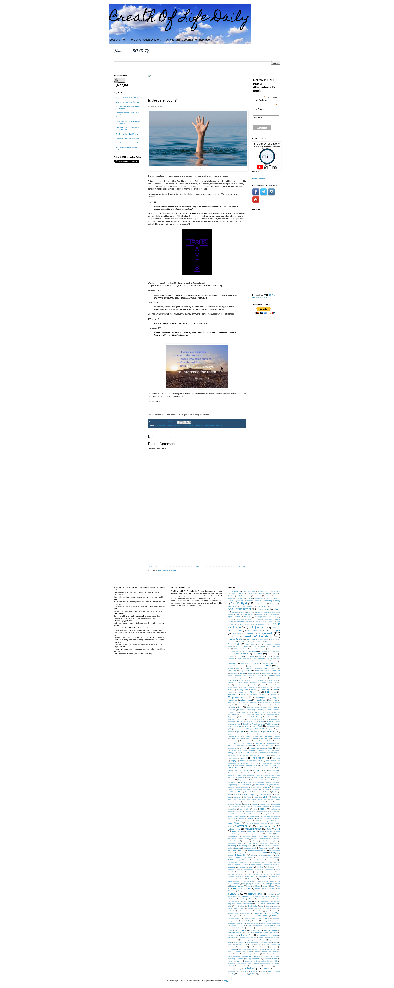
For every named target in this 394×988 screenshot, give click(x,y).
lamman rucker (259, 782)
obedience (246, 841)
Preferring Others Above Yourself (239, 862)
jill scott (246, 768)
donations (271, 685)
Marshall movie (264, 804)
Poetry (273, 853)
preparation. (256, 862)
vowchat (275, 956)
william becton (241, 966)
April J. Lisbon (261, 604)
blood (264, 621)
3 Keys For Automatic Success (127, 102)
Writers (277, 971)
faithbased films (252, 707)
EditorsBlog (270, 692)
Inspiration (258, 757)
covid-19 (274, 663)
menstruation (262, 811)
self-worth (250, 899)
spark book (259, 911)
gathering (231, 721)
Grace (270, 734)
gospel (240, 731)
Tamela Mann (269, 925)
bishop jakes (241, 619)
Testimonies (198, 425)
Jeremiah (265, 765)
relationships (262, 876)
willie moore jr (268, 966)
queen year (269, 869)
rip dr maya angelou (268, 881)
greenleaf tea (238, 738)
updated (255, 949)
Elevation (254, 694)
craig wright (232, 666)
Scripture (190, 425)
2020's (275, 593)
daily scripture (245, 670)
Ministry (250, 818)
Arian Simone (247, 606)
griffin (247, 738)
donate (263, 685)
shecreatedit (248, 904)
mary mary (257, 806)
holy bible (249, 745)
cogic (278, 658)
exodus (275, 705)
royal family (256, 886)
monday (265, 821)
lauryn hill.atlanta (272, 785)
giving (278, 721)
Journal (256, 770)
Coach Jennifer (258, 658)
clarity (239, 658)
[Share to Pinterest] (189, 422)
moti (229, 826)
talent (250, 925)
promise (237, 864)
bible (238, 617)
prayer (230, 860)
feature (240, 710)
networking (234, 836)
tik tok (230, 940)
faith (240, 707)
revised (237, 881)
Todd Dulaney (260, 940)
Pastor (270, 848)
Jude (229, 773)
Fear (275, 707)
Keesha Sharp (241, 775)
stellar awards (263, 916)
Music (277, 829)
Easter (275, 690)
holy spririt (243, 748)
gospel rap (253, 734)
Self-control (255, 896)
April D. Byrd (239, 603)
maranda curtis (260, 802)
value (229, 951)
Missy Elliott (242, 821)
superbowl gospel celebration (270, 923)
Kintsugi (275, 780)
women (266, 969)
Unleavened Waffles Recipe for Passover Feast (127, 129)
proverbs (242, 867)
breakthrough (232, 637)
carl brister (258, 642)
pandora (275, 846)
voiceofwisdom (247, 956)
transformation (266, 942)
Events (253, 705)
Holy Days (259, 745)
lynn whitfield (262, 799)
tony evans (271, 940)
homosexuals (254, 748)
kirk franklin (232, 782)
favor (269, 707)
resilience (241, 879)
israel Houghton (271, 761)
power (278, 855)
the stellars (232, 937)
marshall (254, 804)
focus (242, 714)
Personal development (256, 850)
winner (230, 969)
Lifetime (275, 792)
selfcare (259, 899)
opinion (275, 841)
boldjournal (265, 633)
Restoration (252, 879)
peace (241, 850)
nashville (269, 831)
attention (235, 612)
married (246, 804)
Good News (259, 729)
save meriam (263, 891)
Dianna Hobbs (243, 682)
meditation (274, 809)
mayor (255, 809)
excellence (265, 705)
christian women (242, 654)
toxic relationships (253, 942)
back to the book (269, 612)
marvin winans (234, 806)
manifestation (248, 802)
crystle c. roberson (255, 666)
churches (260, 656)
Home (118, 51)
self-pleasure (232, 899)
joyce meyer (273, 770)
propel (246, 864)
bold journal (256, 627)
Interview (242, 761)
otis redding (264, 843)
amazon (240, 601)
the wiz (253, 937)
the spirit (274, 935)
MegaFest (239, 811)
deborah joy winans (241, 678)
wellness (231, 963)
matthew (233, 809)
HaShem (269, 741)
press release (267, 862)
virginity (250, 954)
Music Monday (237, 831)
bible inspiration (260, 617)
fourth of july (269, 717)
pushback (231, 869)
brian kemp (264, 639)
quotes (278, 869)
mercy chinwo (267, 814)
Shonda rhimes (240, 906)
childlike (236, 649)
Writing (232, 974)
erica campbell (243, 702)
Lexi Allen (231, 792)
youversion (262, 974)
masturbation (276, 806)
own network (266, 846)
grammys (248, 736)
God (260, 726)
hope (270, 748)
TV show (266, 944)
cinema (275, 656)
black (249, 619)
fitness (257, 712)
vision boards (273, 954)
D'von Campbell (248, 668)
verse (250, 951)
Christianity (258, 654)
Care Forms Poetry (245, 642)
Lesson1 (246, 789)
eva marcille (242, 705)
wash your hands (251, 961)
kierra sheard (259, 777)
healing (277, 741)
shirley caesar (273, 904)
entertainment (260, 700)
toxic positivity (239, 942)
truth (251, 944)
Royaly (272, 886)
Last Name (258, 117)
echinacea (231, 692)
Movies (269, 829)
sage (264, 888)
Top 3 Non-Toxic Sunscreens (127, 97)
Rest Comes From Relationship (127, 143)
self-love (275, 896)
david (259, 675)
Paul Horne (232, 850)
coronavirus (255, 663)
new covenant (245, 836)
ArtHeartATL (262, 606)
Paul (276, 848)
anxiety (277, 601)
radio (232, 872)
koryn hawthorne (245, 782)
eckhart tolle (242, 692)
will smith (231, 966)
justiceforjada (260, 773)
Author (249, 612)
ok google (256, 841)
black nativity (269, 619)
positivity (270, 855)
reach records (269, 872)
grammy (277, 734)
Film (237, 712)
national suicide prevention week (252, 834)
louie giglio (247, 797)
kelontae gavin (269, 775)
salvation (272, 888)
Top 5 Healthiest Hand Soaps (127, 134)
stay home (235, 916)
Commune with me (236, 661)
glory (246, 726)
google (271, 729)
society (249, 908)
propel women (256, 864)
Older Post (241, 566)
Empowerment (237, 697)
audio (242, 612)
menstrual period (250, 811)
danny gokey (266, 673)
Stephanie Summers (234, 918)
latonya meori (259, 785)
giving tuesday (272, 724)
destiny (260, 680)
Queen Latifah (248, 869)
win (277, 966)
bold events (244, 624)
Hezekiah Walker (272, 743)
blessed (240, 621)
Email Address (265, 100)
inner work (276, 755)
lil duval (236, 794)
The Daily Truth (247, 935)
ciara (268, 656)
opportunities (232, 843)
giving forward (235, 724)
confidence (172, 425)
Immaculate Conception (268, 753)
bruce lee (274, 639)
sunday (264, 921)
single (276, 906)
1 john (232, 593)
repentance (231, 879)
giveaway (270, 721)
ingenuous (254, 755)
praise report (249, 857)
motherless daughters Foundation (256, 823)
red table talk (267, 874)
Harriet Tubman (259, 741)
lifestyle (267, 792)
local (229, 797)
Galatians (274, 719)
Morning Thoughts (234, 823)
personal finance (274, 850)
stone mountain (263, 918)
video (230, 954)
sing (261, 906)
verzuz (257, 951)
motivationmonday (253, 829)
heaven (249, 743)
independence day (234, 755)
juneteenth (237, 773)
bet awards (274, 614)
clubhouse (246, 658)
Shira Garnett (260, 904)
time (236, 940)
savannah (252, 891)
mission (268, 818)
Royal (248, 886)
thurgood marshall (272, 937)
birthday (231, 619)
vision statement (233, 956)
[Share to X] (183, 422)
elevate (243, 694)
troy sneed (237, 944)
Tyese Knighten (260, 947)
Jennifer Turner (252, 765)
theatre (261, 937)
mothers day (274, 823)
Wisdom (219, 425)
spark (250, 911)
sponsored (257, 913)
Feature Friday (250, 710)
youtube (252, 974)
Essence (254, 702)
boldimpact (249, 633)
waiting (240, 959)
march (270, 802)
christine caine (272, 654)
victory (275, 951)
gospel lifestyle (254, 731)
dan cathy (233, 673)
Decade (253, 678)
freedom (241, 719)
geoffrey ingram (250, 721)
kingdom (231, 780)
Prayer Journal (272, 860)
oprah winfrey (252, 843)
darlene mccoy (241, 675)
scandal (274, 891)
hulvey (278, 748)
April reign (273, 604)
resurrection (263, 879)
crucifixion (242, 666)
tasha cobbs (240, 928)
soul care (265, 908)
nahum (262, 831)
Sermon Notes (246, 901)
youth (245, 974)
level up (275, 789)
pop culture (261, 855)
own (257, 846)
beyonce (230, 617)
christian (273, 649)
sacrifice (257, 888)
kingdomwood (243, 780)
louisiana (257, 797)
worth (263, 971)
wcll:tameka (265, 961)
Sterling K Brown (249, 918)
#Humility (261, 591)
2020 (268, 593)
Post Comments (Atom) (167, 570)
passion (238, 848)
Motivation (241, 826)
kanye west (271, 773)
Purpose (271, 867)
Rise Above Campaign (264, 884)
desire (241, 680)
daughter (252, 675)
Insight (244, 758)
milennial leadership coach (269, 816)
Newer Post (153, 566)
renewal (274, 876)
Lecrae (267, 787)
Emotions (274, 694)
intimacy (252, 761)
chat (268, 646)
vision (264, 954)
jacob (256, 763)
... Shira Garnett (234, 591)
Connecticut (244, 663)
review (230, 881)
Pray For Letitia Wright (270, 857)
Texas (247, 932)
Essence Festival (265, 702)
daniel (257, 673)
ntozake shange (265, 839)
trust (245, 944)
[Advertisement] (197, 540)
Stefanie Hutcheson (248, 916)
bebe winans (248, 614)
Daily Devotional (262, 668)
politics (253, 855)
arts (273, 606)
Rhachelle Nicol (248, 881)
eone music (273, 700)
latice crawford (247, 785)
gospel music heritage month (237, 734)
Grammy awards (236, 736)
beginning (259, 614)
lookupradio (237, 797)
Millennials (231, 818)
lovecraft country (239, 799)
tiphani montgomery (246, 940)
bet (266, 614)
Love (265, 797)
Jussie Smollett (248, 773)
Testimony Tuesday (270, 930)
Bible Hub (247, 617)
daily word (276, 670)
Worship (254, 971)
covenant (265, 663)
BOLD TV (140, 51)
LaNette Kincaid (272, 782)
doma (229, 685)
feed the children (272, 710)
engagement (232, 700)
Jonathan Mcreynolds (242, 770)
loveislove (251, 799)
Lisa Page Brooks (265, 794)
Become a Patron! (259, 179)
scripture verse (255, 894)
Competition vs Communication (127, 138)
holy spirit (269, 745)
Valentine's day (272, 949)
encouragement (261, 698)
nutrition (275, 839)
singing (268, 906)
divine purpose (267, 682)
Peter (232, 853)
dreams (253, 690)
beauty (238, 614)
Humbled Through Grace (238, 750)
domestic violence (240, 685)
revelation (274, 879)
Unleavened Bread (244, 949)
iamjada (275, 750)
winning (238, 969)
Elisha (264, 694)
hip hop (230, 745)
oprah (241, 843)
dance (242, 673)
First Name (258, 109)
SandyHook (241, 891)
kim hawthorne (272, 777)
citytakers (231, 658)
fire (251, 712)
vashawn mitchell (239, 951)
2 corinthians (250, 593)
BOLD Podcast (235, 630)
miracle (259, 818)
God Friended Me (272, 726)
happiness (234, 741)
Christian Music (251, 651)
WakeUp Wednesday (252, 959)
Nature (277, 834)
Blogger (226, 981)
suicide (256, 921)
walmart (230, 961)
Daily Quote (232, 670)
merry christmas (240, 816)
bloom (271, 621)
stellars (274, 916)
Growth (254, 738)
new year (256, 836)
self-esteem (265, 896)
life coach (248, 792)
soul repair (274, 908)
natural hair (269, 834)
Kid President (239, 777)
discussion (255, 682)
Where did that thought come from (266, 963)
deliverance (274, 678)
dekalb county (263, 678)
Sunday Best (274, 921)
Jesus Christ (181, 425)
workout (245, 971)
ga (267, 719)
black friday (258, 619)
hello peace (259, 743)
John (272, 768)
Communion (265, 661)
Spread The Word (272, 913)
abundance (267, 596)
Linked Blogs (248, 794)
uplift (262, 949)
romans (277, 884)
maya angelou (244, 809)
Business (231, 642)
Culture (268, 666)
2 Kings (260, 593)
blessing (249, 621)
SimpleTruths (252, 906)
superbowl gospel (252, 923)
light (229, 794)
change (254, 646)
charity (261, 646)
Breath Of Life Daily (179, 18)
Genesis (239, 721)
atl (268, 609)
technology (260, 928)
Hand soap (276, 738)
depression (232, 680)
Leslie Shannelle (235, 789)
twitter (233, 947)
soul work (231, 911)
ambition (249, 601)
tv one (258, 944)
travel (276, 942)
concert (274, 661)
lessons (254, 789)
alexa (268, 598)
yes (239, 974)
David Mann (268, 675)
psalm (251, 867)
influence (245, 755)
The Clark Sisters (271, 932)
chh (273, 646)
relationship (249, 876)
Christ (263, 649)
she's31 (239, 904)
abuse (276, 596)
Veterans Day (266, 951)
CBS (259, 644)
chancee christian (161, 425)
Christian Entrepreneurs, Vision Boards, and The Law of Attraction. (127, 115)
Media (262, 809)
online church (265, 841)
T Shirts (242, 925)
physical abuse (252, 853)
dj (277, 682)
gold (229, 729)
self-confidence (243, 896)
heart (242, 743)
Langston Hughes (233, 785)
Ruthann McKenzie (241, 888)
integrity (233, 761)
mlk (251, 821)
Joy (265, 770)
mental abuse (273, 811)
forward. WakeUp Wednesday (251, 717)
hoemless (240, 745)
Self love (270, 894)
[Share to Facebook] (186, 422)
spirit (267, 911)
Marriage (238, 804)
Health (234, 743)
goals (253, 726)
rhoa (257, 881)
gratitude (258, 736)
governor (262, 734)
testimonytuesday (209, 425)
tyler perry (273, 947)
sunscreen (231, 923)
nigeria (247, 839)
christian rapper (266, 651)
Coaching (270, 658)
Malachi (271, 799)
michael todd (253, 816)
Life (238, 792)
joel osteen (264, 768)
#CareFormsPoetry (249, 591)
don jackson (253, 685)
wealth (275, 961)
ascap (261, 609)
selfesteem (268, 899)
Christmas (231, 656)
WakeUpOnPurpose (270, 959)
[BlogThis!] (181, 422)
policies (230, 855)
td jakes (251, 928)
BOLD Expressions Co (261, 624)
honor (264, 748)
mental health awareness (250, 814)
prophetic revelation (270, 864)
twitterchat (242, 947)
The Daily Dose (233, 935)
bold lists (275, 628)
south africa (241, 911)
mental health (233, 814)
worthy (270, 971)
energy (275, 698)
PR (231, 857)
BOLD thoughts (273, 630)
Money (273, 821)
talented (258, 925)
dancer (250, 673)
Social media (239, 908)
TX (251, 947)
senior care (233, 901)
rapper (258, 872)
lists (276, 794)
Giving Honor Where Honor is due (254, 724)
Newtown (275, 836)
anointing (268, 601)
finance (244, 712)
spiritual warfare (233, 913)
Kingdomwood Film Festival (260, 780)
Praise (238, 857)
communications (252, 661)
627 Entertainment (244, 596)
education (231, 694)
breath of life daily (257, 636)
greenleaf (267, 736)
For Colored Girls (272, 714)
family (263, 707)
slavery (230, 908)
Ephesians (231, 702)
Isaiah (260, 761)
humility (251, 750)
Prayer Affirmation (243, 860)
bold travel (237, 633)
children (244, 649)
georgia (261, 721)
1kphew (240, 593)
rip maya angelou (247, 884)
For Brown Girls (258, 714)
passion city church (250, 848)
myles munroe (252, 831)
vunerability (231, 959)
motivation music (234, 829)
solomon (257, 908)
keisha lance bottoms (255, 775)
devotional (231, 682)
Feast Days (232, 710)
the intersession (263, 935)
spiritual (274, 911)
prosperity (231, 867)
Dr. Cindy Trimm (242, 690)
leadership (231, 787)
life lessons (258, 792)
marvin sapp (276, 804)
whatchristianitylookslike (244, 963)
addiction (231, 598)
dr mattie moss (266, 687)
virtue (258, 954)
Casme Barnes (250, 644)
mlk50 (257, 821)
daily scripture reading (263, 670)
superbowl (240, 923)
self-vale (241, 899)
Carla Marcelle (270, 642)
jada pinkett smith (267, 763)
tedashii (269, 928)
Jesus (274, 765)
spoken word (245, 913)
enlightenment (245, 700)
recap (248, 874)
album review (259, 598)
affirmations (241, 598)
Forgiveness (232, 717)
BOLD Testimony (254, 630)
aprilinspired (232, 606)
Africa (250, 598)
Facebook (231, 707)
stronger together (233, 921)
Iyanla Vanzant (246, 763)
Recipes (256, 874)
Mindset (241, 818)
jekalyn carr (239, 765)
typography (232, 949)
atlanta (277, 609)
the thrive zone (244, 937)
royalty (265, 886)
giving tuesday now (235, 726)
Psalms (260, 867)
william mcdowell (254, 966)
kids (248, 777)
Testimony (255, 930)
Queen (239, 869)
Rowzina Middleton (237, 886)
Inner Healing (265, 755)
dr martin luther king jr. (249, 687)
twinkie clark (276, 944)
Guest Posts (264, 738)
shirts (229, 906)
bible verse (272, 617)
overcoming (232, 846)
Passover (262, 848)
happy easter (246, 741)
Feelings (230, 712)
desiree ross (251, 680)
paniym (230, 848)
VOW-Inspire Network (262, 956)
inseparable (233, 758)
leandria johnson (256, 787)
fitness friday (266, 712)
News (265, 836)
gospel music (269, 731)
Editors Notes (255, 692)
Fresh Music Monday (255, 719)
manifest (238, 802)
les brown (277, 787)
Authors (257, 612)
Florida (235, 714)
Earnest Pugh (265, 690)
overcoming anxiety (246, 846)
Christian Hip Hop (234, 651)
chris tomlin (254, 649)
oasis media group (234, 841)
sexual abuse (265, 901)
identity (230, 753)
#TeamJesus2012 (273, 591)
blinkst (258, 621)
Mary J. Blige (246, 806)
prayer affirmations (258, 860)
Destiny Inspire (272, 680)
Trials (229, 944)
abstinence (257, 596)
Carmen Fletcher (234, 644)
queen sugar (259, 869)
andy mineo (258, 601)
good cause (237, 729)
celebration (267, 644)
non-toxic (254, 839)
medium (230, 811)
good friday (247, 729)
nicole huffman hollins (235, 839)
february (261, 710)
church (240, 656)
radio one (240, 872)
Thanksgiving (257, 932)
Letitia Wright (265, 789)
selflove (277, 899)
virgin (243, 954)
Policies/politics (241, 855)
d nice (238, 668)
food (248, 714)
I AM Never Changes (263, 750)
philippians (240, 853)
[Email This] (178, 422)
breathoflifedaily (235, 639)
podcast (264, 853)
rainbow (249, 872)
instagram (276, 758)
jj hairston (255, 768)
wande (239, 961)
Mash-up (266, 806)
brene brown (252, 639)
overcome (274, 843)
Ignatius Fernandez (246, 753)
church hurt (250, 656)
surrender (233, 925)
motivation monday (266, 826)
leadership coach (242, 787)
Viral (237, 954)
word (238, 971)
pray (257, 857)
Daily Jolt (274, 668)
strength (275, 918)
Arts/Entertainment (239, 608)
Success (245, 920)
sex (256, 901)
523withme (231, 596)
